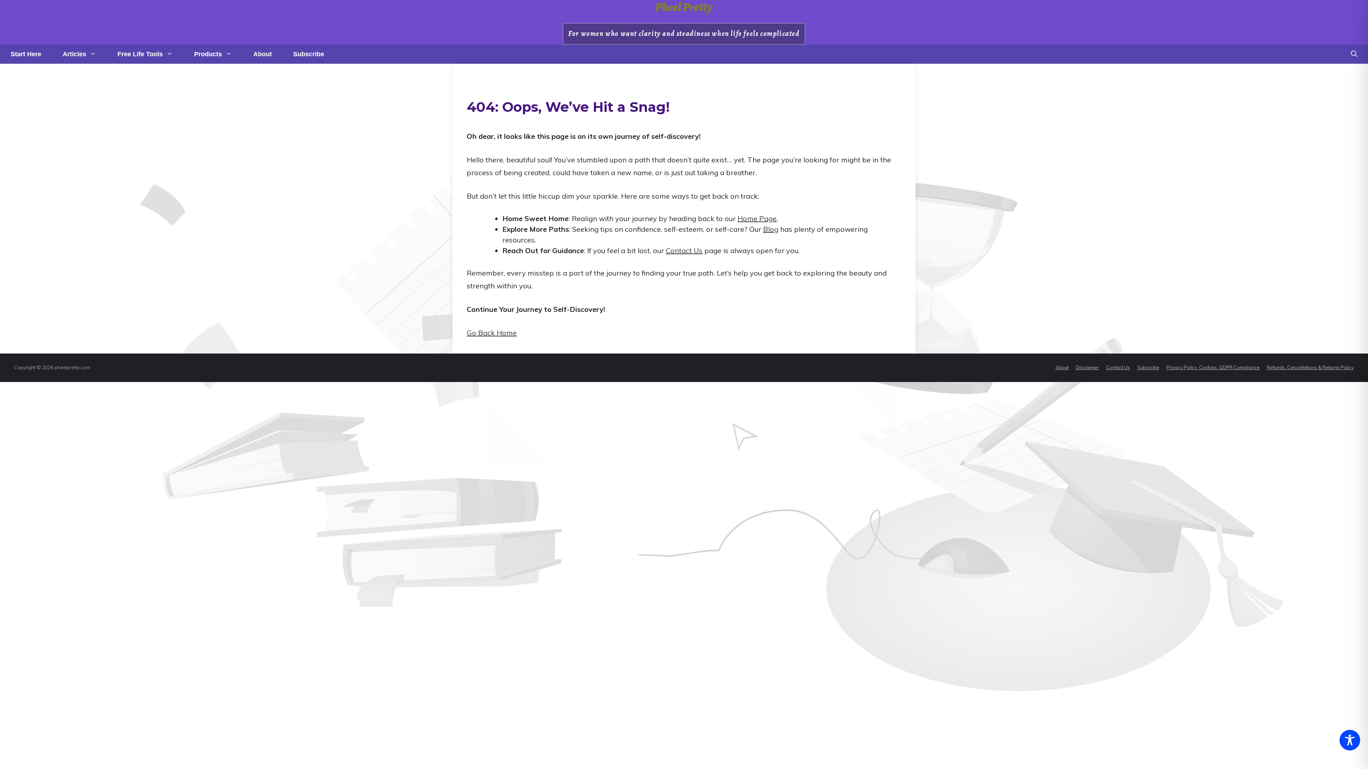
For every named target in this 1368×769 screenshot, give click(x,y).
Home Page (757, 218)
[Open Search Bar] (1354, 54)
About (262, 54)
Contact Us (684, 250)
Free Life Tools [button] (140, 54)
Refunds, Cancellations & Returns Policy (1310, 367)
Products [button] (208, 54)
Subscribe (308, 54)
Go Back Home (492, 332)
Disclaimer (1087, 367)
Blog (770, 229)
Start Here (26, 54)
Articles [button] (74, 54)
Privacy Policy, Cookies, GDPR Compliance (1213, 367)
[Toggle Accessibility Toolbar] (1350, 740)
